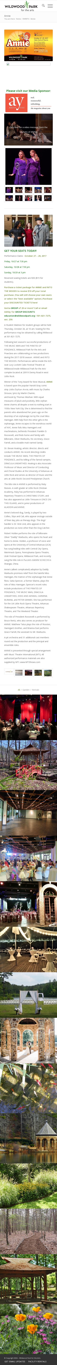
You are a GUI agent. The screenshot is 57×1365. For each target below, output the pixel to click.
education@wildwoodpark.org (19, 315)
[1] (48, 673)
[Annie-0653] (48, 198)
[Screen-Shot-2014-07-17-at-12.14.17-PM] (38, 673)
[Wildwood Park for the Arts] (21, 6)
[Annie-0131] (19, 190)
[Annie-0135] (28, 190)
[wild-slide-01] (19, 673)
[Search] (42, 6)
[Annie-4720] (19, 198)
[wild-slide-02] (28, 673)
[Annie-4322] (9, 198)
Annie (7, 15)
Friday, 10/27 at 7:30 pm (15, 261)
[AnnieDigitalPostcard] (28, 45)
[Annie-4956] (38, 198)
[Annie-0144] (38, 190)
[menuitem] (42, 6)
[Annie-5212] (28, 198)
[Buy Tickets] (28, 75)
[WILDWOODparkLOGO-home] (9, 673)
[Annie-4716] (28, 166)
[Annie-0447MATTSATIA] (48, 190)
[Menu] (49, 6)
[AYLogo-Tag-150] (28, 103)
